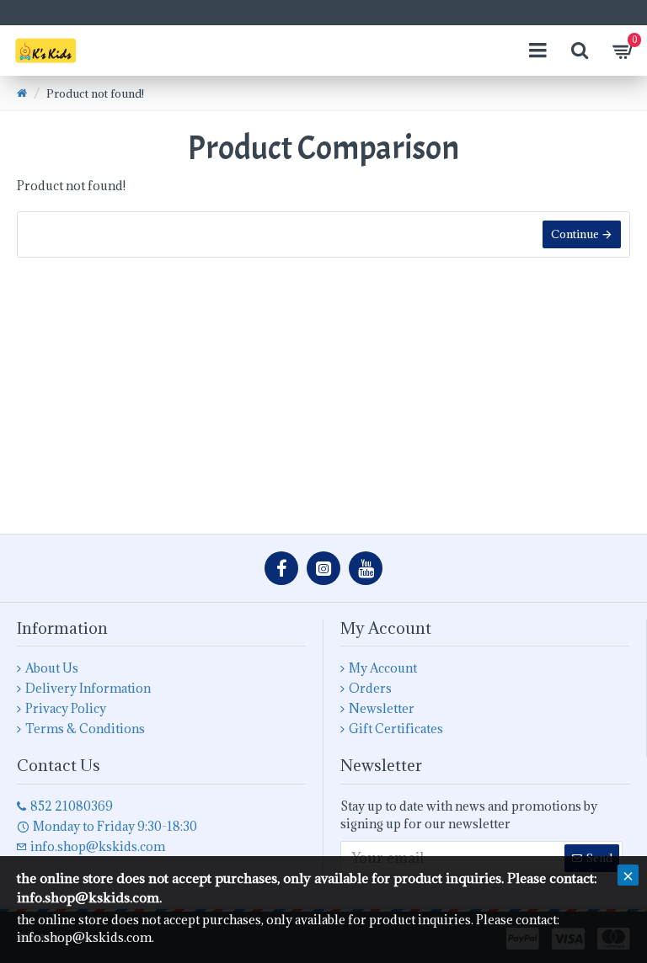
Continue (575, 234)
